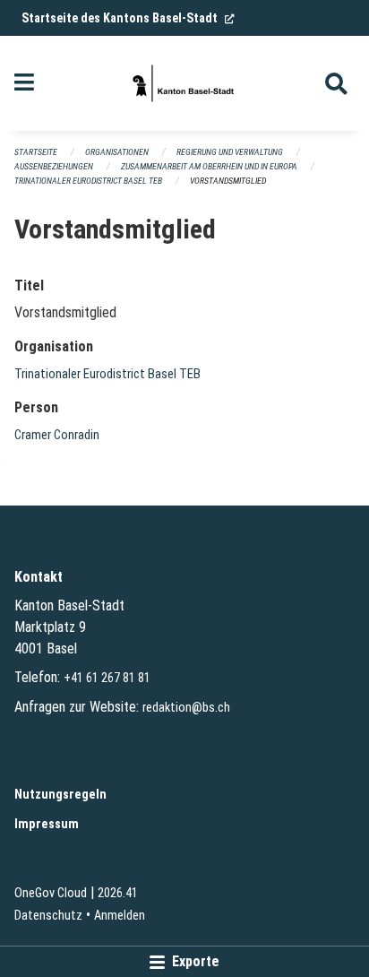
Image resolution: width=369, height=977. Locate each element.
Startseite (35, 152)
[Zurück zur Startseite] (184, 83)
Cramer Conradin (56, 435)
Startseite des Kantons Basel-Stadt (128, 18)
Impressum (46, 824)
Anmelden (119, 915)
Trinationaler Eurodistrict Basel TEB (88, 181)
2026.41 (118, 893)
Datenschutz (48, 915)
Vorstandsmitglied (228, 181)
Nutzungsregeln (60, 794)
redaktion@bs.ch (186, 707)
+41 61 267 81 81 (107, 678)
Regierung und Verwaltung (229, 152)
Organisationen (117, 152)
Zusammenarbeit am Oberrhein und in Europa (209, 166)
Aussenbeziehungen (53, 166)
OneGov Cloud (50, 893)
